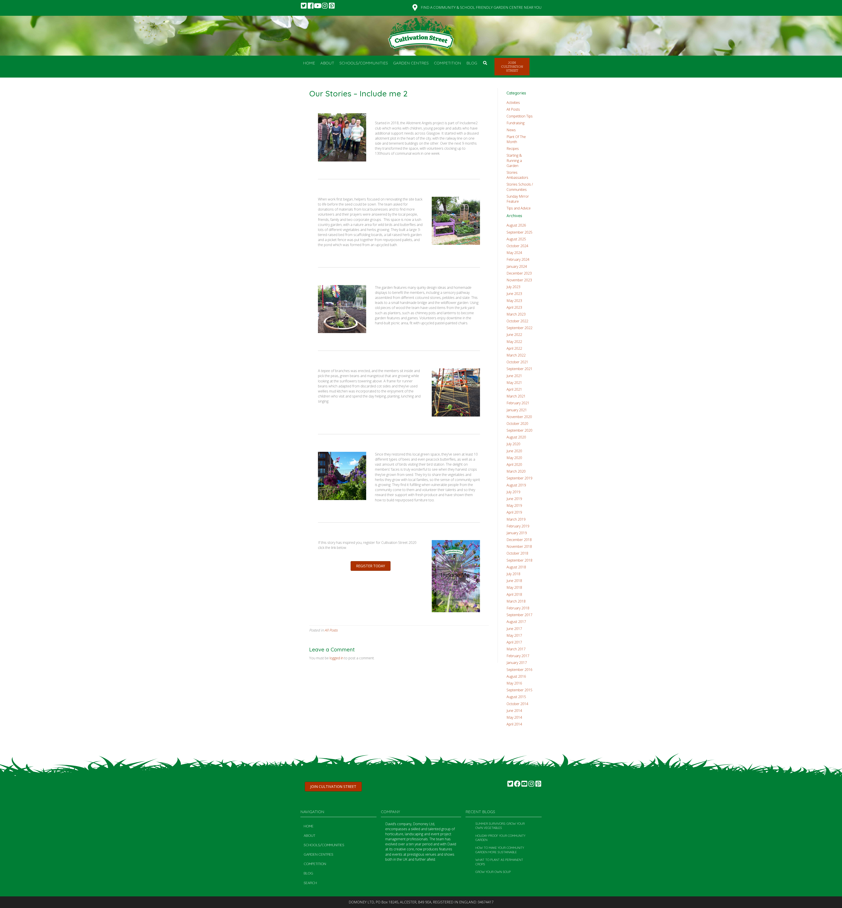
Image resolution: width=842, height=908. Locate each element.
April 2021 (514, 389)
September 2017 (519, 614)
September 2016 (519, 669)
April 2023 (514, 307)
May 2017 (514, 635)
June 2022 (514, 334)
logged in (336, 658)
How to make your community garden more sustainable (499, 850)
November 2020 (519, 416)
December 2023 (519, 273)
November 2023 (519, 280)
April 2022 (514, 348)
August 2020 (516, 437)
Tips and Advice (519, 208)
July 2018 (513, 573)
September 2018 (519, 560)
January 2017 (517, 662)
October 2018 (517, 553)
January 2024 (517, 266)
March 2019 (516, 519)
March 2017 (516, 649)
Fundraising (515, 123)
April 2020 (514, 464)
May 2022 (514, 341)
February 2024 (518, 259)
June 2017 (514, 628)
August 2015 (516, 696)
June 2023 (514, 293)
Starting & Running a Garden (514, 160)
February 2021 (518, 403)
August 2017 (516, 621)
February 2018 (518, 608)
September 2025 (519, 232)
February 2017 (518, 655)
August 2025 (516, 239)
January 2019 (517, 532)
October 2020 (517, 423)
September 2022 (519, 327)
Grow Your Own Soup (493, 872)
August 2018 (516, 567)
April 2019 (514, 512)
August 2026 (516, 225)
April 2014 (514, 724)
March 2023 (516, 314)
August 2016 (516, 676)
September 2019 (519, 478)
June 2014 (514, 710)
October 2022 (517, 321)
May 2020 (514, 457)
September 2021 (519, 368)
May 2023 (514, 300)
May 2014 (514, 717)
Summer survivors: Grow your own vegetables (500, 826)
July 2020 (513, 444)
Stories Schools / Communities (520, 187)
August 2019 (516, 485)
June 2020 (514, 451)
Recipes (513, 148)
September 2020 (519, 430)
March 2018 (516, 601)
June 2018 (514, 580)
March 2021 (516, 396)
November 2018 (519, 546)
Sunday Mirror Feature (518, 199)
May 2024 (514, 252)
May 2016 (514, 683)
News (511, 130)
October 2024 (517, 245)
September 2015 (519, 690)
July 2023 (513, 286)
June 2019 (514, 498)
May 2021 (514, 382)
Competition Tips (520, 116)
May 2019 (514, 505)
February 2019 (518, 526)
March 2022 (516, 355)
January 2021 (517, 410)
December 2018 (519, 539)
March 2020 (516, 471)
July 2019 (513, 491)
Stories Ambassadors (517, 175)
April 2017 (514, 642)
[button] (303, 5)
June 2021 (514, 375)
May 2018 (514, 587)
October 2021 (517, 362)
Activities (513, 102)
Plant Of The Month (516, 139)
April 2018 (514, 594)
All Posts (331, 630)
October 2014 (517, 703)
